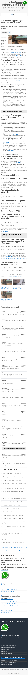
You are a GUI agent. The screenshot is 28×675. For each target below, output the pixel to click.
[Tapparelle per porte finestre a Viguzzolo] (6, 282)
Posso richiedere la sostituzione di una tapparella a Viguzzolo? (14, 484)
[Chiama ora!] (25, 3)
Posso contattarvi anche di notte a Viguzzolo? (13, 491)
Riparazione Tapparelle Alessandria (9, 603)
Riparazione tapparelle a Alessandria (9, 589)
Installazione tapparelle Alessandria (9, 601)
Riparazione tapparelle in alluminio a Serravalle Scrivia (14, 547)
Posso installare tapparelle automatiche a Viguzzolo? (12, 534)
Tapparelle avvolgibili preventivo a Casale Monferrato (15, 258)
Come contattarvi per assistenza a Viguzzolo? (13, 542)
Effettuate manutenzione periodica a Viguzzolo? (14, 526)
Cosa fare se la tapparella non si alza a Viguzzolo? (14, 530)
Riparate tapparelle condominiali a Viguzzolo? (13, 515)
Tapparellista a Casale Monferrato (8, 608)
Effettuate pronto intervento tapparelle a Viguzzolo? (14, 477)
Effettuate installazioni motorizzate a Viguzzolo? (14, 488)
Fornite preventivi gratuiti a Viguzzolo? (11, 508)
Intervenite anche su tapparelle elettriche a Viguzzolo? (12, 538)
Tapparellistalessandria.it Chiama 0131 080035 (14, 3)
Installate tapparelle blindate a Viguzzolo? (12, 505)
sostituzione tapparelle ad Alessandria (9, 605)
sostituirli (16, 147)
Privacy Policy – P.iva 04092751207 (14, 673)
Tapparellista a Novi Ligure (7, 610)
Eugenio (12, 276)
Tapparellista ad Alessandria (7, 591)
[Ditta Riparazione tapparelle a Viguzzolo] (19, 282)
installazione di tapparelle (15, 52)
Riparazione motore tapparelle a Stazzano (16, 550)
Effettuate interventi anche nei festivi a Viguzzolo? (14, 511)
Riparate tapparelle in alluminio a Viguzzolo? (13, 518)
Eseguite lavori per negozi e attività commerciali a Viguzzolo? (13, 522)
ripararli (10, 147)
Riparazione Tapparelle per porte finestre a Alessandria (6, 301)
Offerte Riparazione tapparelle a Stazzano (13, 558)
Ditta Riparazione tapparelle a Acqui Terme (13, 564)
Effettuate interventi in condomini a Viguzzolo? (13, 495)
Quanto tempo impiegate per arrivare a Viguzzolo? (14, 498)
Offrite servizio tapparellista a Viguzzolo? (12, 473)
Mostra (8, 32)
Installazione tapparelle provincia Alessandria (11, 587)
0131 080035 (19, 55)
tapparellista (6, 169)
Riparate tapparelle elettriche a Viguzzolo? (12, 501)
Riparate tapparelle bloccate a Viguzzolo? (12, 480)
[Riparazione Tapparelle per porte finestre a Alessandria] (6, 294)
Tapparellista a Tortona (6, 612)
